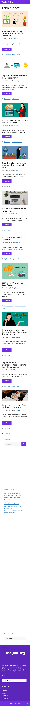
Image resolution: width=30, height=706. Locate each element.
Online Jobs (15, 54)
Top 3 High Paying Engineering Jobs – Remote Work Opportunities (14, 365)
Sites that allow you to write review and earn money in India (14, 165)
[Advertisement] (15, 467)
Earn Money (7, 54)
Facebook (5, 695)
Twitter (4, 693)
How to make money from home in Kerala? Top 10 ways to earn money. (14, 332)
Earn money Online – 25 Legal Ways (12, 284)
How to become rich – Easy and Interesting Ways (14, 406)
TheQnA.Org (7, 2)
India (13, 142)
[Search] (23, 444)
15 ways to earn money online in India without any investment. (13, 33)
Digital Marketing (9, 259)
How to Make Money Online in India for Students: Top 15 (15, 121)
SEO (20, 54)
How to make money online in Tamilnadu (14, 210)
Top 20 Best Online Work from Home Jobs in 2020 (15, 77)
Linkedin (4, 690)
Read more (7, 49)
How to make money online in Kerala (14, 238)
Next (8, 433)
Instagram (5, 698)
